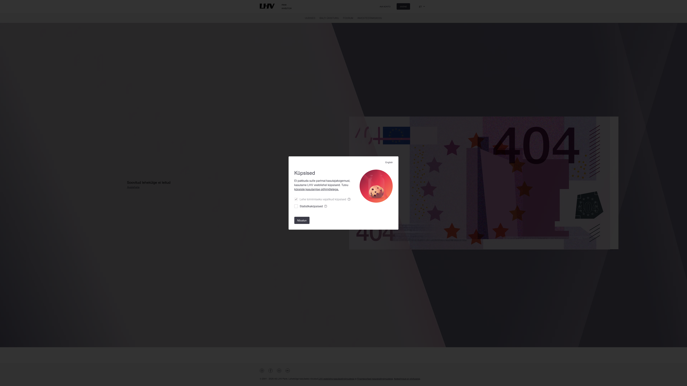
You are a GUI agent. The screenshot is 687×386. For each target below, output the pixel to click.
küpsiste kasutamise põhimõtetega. (316, 189)
